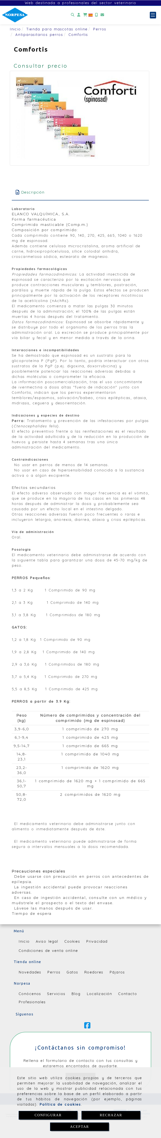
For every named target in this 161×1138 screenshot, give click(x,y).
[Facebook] (87, 1027)
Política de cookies (60, 1104)
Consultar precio (41, 65)
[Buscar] (73, 15)
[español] (90, 15)
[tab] (80, 192)
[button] (79, 15)
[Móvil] (96, 15)
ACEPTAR (79, 1127)
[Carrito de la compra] (85, 15)
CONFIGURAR (48, 1115)
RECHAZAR (111, 1115)
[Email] (102, 15)
